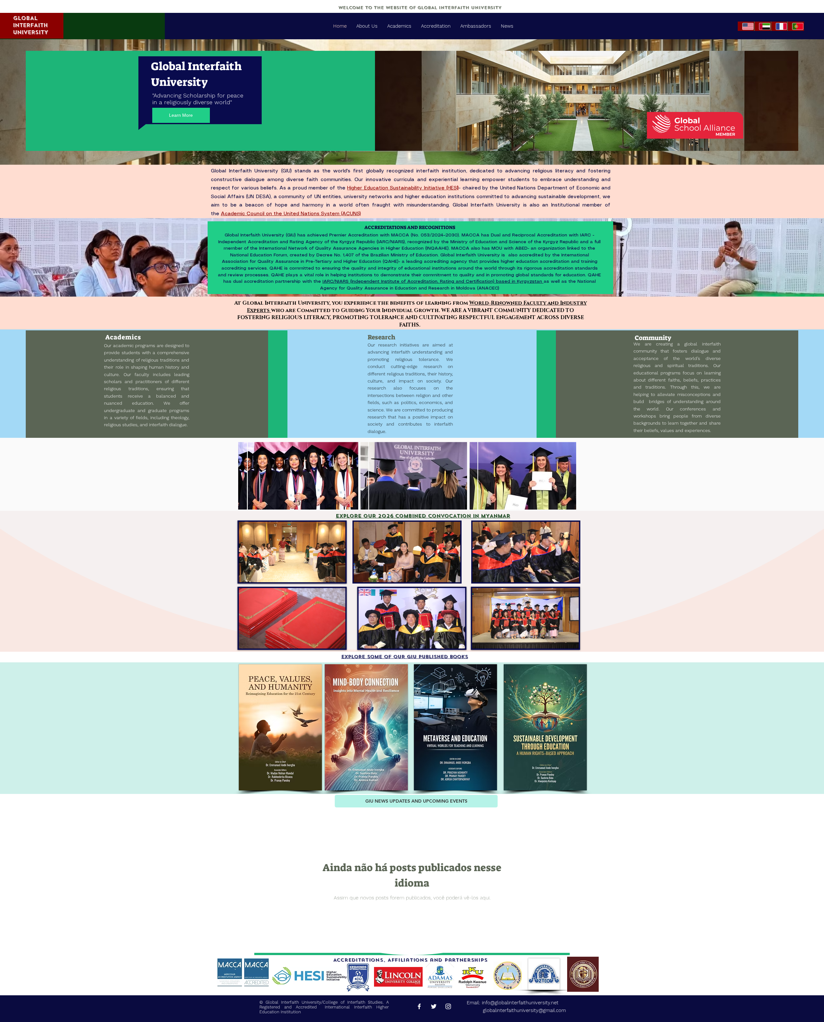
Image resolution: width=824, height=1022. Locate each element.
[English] (746, 26)
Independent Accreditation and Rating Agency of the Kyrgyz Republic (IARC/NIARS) (311, 242)
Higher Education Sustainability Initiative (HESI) (403, 188)
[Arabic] (762, 26)
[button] (337, 575)
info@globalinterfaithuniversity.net (520, 1003)
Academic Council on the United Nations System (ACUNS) (291, 214)
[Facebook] (419, 1006)
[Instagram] (448, 1006)
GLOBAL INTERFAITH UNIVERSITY (30, 25)
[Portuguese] (795, 26)
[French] (779, 26)
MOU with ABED (510, 248)
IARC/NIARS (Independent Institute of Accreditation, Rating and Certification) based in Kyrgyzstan (433, 281)
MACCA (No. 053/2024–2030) (425, 235)
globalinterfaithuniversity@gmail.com (516, 1010)
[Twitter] (433, 1006)
